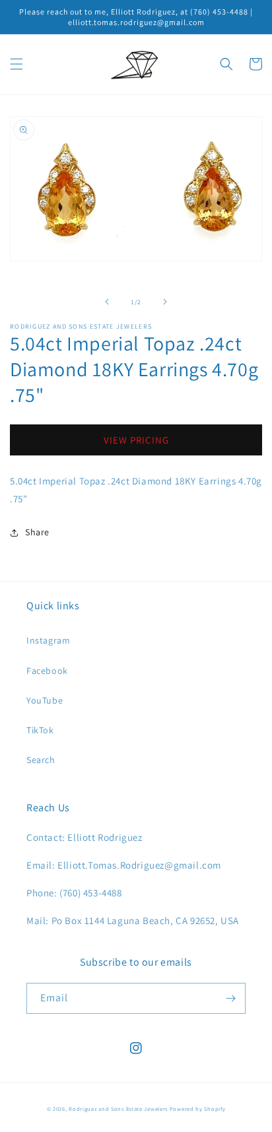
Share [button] (37, 532)
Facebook (47, 671)
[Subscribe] (230, 998)
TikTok (40, 730)
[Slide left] (106, 301)
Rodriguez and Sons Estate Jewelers (118, 1108)
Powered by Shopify (198, 1108)
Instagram (48, 640)
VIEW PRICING (136, 440)
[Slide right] (165, 301)
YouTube (44, 700)
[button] (16, 64)
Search (40, 760)
